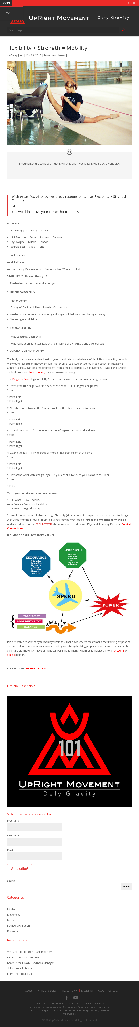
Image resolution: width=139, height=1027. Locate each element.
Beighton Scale (21, 379)
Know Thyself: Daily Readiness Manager (30, 963)
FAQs (101, 990)
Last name (13, 835)
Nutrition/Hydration (18, 925)
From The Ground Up (19, 973)
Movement (50, 55)
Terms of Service (46, 990)
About (28, 990)
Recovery (12, 931)
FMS (8, 13)
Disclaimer (87, 990)
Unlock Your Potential (19, 968)
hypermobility (37, 372)
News (61, 55)
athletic (11, 654)
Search (11, 880)
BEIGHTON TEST (36, 668)
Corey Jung (16, 55)
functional (118, 650)
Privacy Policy (69, 990)
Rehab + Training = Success (23, 957)
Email (11, 850)
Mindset (11, 909)
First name (13, 820)
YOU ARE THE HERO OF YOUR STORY (29, 952)
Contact (113, 990)
